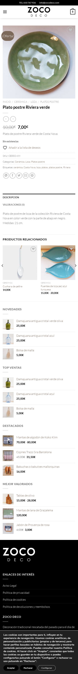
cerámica (18, 167)
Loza (34, 101)
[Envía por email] (26, 176)
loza (38, 167)
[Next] (75, 273)
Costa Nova (29, 167)
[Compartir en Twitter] (19, 176)
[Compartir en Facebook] (13, 176)
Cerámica (20, 101)
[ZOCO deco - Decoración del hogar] (39, 11)
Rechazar (28, 668)
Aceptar (11, 668)
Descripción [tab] (11, 197)
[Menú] (5, 11)
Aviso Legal (10, 585)
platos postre (55, 167)
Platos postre (49, 101)
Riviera (66, 167)
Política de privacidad (16, 592)
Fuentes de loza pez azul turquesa (54, 288)
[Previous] (2, 273)
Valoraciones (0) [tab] (14, 204)
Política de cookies (14, 599)
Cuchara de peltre (12, 286)
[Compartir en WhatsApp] (6, 176)
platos (45, 167)
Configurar (46, 668)
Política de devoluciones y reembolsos (26, 607)
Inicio (7, 101)
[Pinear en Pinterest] (32, 176)
